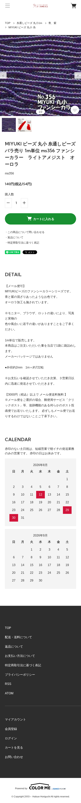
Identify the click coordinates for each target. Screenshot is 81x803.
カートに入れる (43, 219)
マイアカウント (15, 719)
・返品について (14, 237)
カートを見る (14, 747)
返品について (14, 646)
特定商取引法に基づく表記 (23, 665)
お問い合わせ (14, 757)
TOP (7, 22)
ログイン (11, 738)
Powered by (21, 788)
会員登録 (11, 728)
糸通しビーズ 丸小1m (29, 22)
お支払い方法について (20, 655)
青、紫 (52, 22)
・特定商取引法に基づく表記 (22, 242)
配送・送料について (18, 637)
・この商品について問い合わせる (24, 232)
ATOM (9, 693)
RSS (8, 683)
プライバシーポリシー (20, 674)
